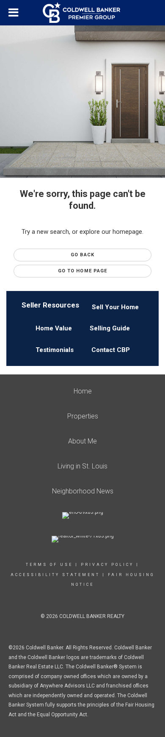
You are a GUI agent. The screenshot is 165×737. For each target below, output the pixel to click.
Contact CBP (110, 350)
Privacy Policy (107, 564)
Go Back (82, 255)
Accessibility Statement (55, 575)
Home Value (54, 328)
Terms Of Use (49, 564)
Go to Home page (82, 271)
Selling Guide (110, 328)
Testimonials (55, 350)
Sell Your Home (115, 307)
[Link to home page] (82, 12)
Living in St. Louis (82, 466)
